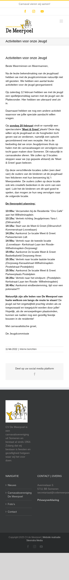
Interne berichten (28, 349)
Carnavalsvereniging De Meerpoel (19, 494)
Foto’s (11, 504)
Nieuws (12, 485)
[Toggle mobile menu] (61, 21)
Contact (12, 511)
